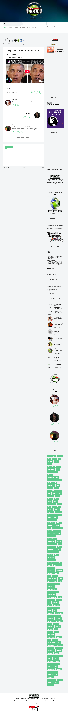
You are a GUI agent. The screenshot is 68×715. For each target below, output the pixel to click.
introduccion (59, 645)
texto (55, 581)
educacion (50, 514)
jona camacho (51, 567)
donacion (50, 498)
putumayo (50, 525)
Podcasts (22, 27)
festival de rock (51, 562)
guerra (56, 498)
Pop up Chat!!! (50, 169)
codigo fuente (59, 613)
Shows (10, 27)
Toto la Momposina (52, 597)
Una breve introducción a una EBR (54, 224)
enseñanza (50, 621)
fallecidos (58, 626)
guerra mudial (51, 634)
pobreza (58, 522)
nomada (50, 573)
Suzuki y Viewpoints (52, 261)
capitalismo (50, 512)
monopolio (50, 655)
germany (50, 631)
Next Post (42, 167)
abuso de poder (51, 490)
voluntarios (50, 685)
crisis (60, 544)
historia (58, 490)
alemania (59, 599)
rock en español (51, 504)
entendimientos (58, 621)
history (49, 517)
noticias (56, 573)
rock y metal (50, 530)
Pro (13, 125)
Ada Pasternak (51, 469)
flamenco (58, 480)
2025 (60, 581)
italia (55, 517)
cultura (59, 546)
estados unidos (51, 557)
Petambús (50, 251)
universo (59, 504)
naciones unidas (59, 655)
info (58, 642)
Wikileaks (57, 509)
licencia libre (51, 650)
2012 (49, 533)
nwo (59, 493)
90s (49, 506)
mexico (56, 653)
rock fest (59, 669)
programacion (56, 663)
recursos (55, 666)
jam (49, 493)
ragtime (60, 578)
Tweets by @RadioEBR (52, 274)
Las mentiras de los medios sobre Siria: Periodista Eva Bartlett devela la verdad (55, 358)
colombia (60, 456)
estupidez (56, 623)
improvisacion (51, 485)
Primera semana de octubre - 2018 (54, 253)
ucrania (49, 682)
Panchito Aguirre (51, 594)
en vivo (49, 474)
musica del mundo (51, 520)
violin (56, 488)
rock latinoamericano (57, 528)
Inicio (5, 27)
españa (54, 458)
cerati (49, 610)
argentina (50, 461)
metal (56, 461)
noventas (55, 658)
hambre (59, 562)
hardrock (58, 637)
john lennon (50, 647)
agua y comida (51, 599)
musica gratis (59, 570)
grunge (56, 631)
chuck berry (50, 613)
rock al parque (51, 669)
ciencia (57, 496)
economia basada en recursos (54, 466)
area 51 (49, 605)
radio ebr (57, 525)
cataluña (57, 607)
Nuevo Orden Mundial (52, 472)
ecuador (50, 552)
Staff (28, 27)
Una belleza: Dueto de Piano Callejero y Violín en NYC (58, 319)
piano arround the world (53, 477)
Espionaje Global (56, 506)
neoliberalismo (51, 522)
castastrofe (50, 607)
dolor (59, 615)
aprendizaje (55, 602)
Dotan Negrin (50, 480)
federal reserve (51, 560)
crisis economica (51, 546)
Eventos (34, 27)
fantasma (50, 629)
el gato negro (58, 514)
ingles (55, 565)
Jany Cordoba (50, 586)
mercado (50, 653)
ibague (49, 565)
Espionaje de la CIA (52, 538)
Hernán (28, 113)
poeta (49, 663)
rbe (49, 528)
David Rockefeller (51, 536)
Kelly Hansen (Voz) (51, 589)
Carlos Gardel (50, 583)
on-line (57, 661)
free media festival (52, 482)
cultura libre (50, 549)
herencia (55, 639)
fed (55, 629)
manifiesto (59, 650)
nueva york (50, 661)
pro (57, 469)
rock (49, 456)
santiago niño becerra (52, 674)
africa (55, 544)
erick (56, 554)
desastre (58, 549)
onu (49, 575)
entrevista (50, 554)
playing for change (52, 578)
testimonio (50, 677)
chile (55, 610)
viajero (58, 530)
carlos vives (56, 605)
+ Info (5, 31)
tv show (59, 679)
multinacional (51, 570)
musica (49, 464)
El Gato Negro (51, 268)
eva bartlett (50, 626)
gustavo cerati (51, 637)
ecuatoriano (58, 618)
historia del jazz (51, 642)
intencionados (51, 645)
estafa (49, 623)
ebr (49, 458)
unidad (56, 682)
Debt (57, 583)
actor (49, 544)
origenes (54, 575)
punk (49, 666)
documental (58, 512)
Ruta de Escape (51, 260)
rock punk (50, 671)
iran (60, 565)
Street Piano (50, 496)
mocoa (49, 501)
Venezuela (59, 541)
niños (55, 501)
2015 (54, 533)
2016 (59, 533)
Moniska (15, 100)
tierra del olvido (51, 679)
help (49, 639)
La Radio (16, 27)
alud (49, 602)
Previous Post (6, 167)
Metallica (50, 509)
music (54, 493)
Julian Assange (51, 541)
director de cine (51, 615)
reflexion (50, 488)
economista (50, 618)
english (56, 552)
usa (59, 458)
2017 (58, 485)
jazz (54, 456)
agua (60, 597)
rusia (49, 581)
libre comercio (59, 647)
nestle (49, 658)
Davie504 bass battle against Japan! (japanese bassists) (58, 366)
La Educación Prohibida (52, 591)
